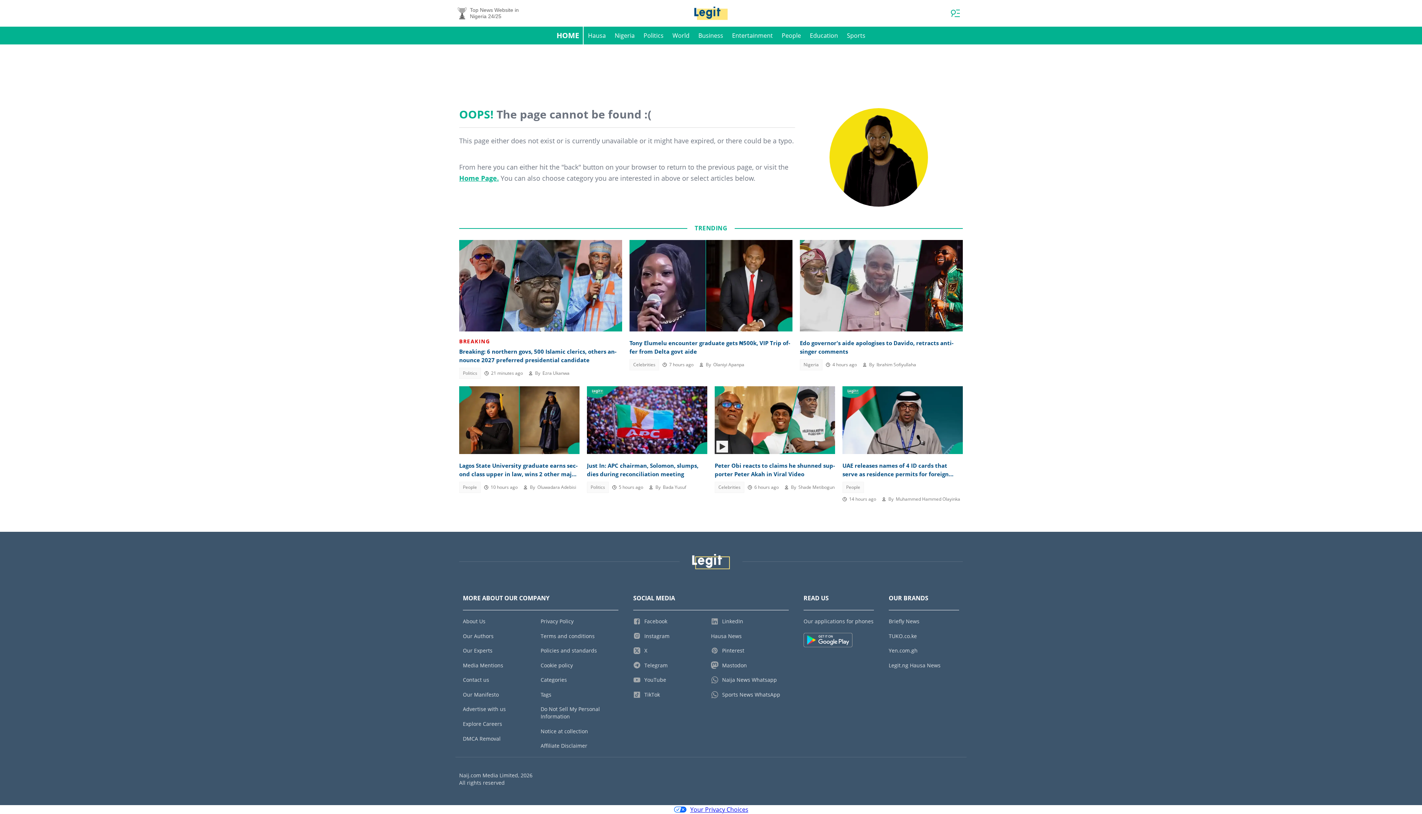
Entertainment (752, 35)
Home (568, 35)
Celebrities (644, 364)
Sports (856, 35)
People (791, 35)
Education (824, 35)
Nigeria (625, 35)
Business (710, 35)
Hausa (597, 35)
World (681, 35)
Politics (654, 35)
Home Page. (479, 178)
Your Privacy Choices (719, 809)
